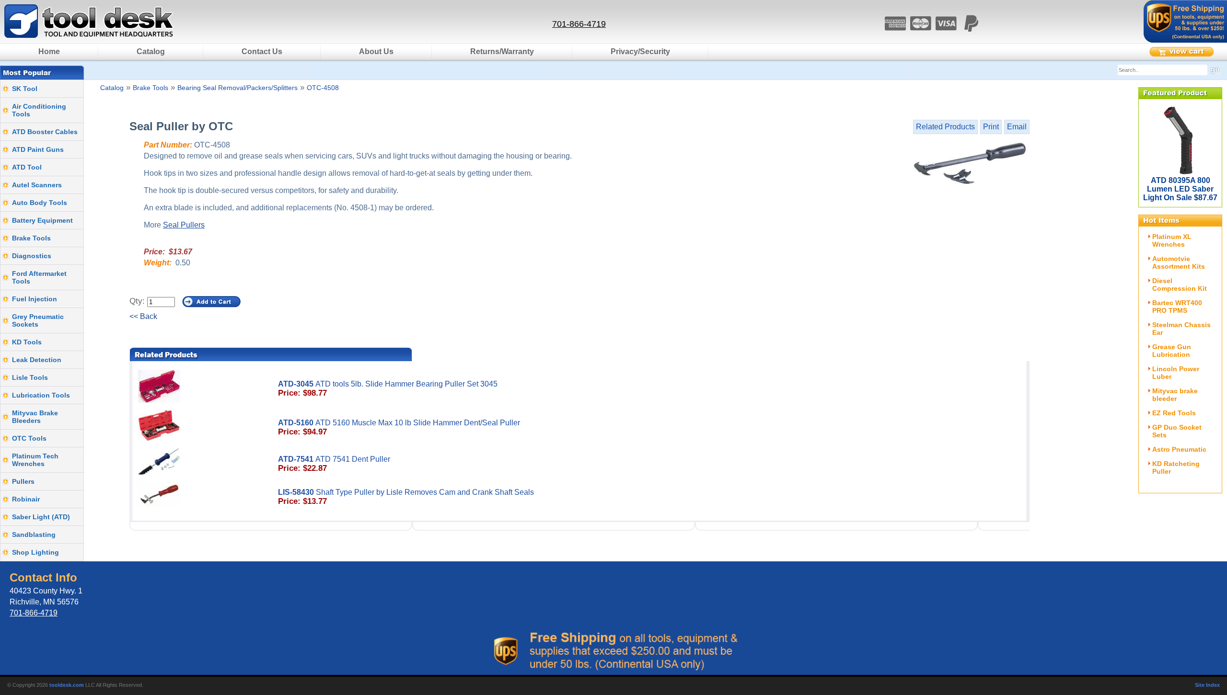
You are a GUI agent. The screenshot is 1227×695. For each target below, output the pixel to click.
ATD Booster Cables (45, 132)
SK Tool (24, 88)
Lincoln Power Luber (1175, 372)
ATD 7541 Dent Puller (334, 464)
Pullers (23, 481)
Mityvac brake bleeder (1175, 394)
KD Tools (27, 342)
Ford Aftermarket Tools (39, 277)
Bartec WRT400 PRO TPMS (1177, 306)
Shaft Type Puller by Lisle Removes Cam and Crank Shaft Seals (406, 497)
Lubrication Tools (41, 395)
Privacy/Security (640, 51)
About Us (376, 51)
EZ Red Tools (1174, 413)
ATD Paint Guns (38, 149)
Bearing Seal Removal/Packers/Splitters (237, 87)
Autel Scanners (37, 185)
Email (1017, 127)
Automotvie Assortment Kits (1178, 262)
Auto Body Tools (39, 202)
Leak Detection (36, 360)
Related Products (945, 127)
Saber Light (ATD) (41, 517)
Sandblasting (34, 534)
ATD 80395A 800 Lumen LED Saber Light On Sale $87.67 (1180, 189)
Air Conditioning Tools (39, 110)
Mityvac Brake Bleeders (35, 416)
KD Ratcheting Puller (1176, 467)
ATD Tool (27, 167)
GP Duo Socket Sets (1177, 431)
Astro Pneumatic (1179, 449)
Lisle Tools (30, 377)
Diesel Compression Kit (1179, 284)
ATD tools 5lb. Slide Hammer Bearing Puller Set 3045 (388, 389)
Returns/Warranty (502, 51)
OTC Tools (29, 438)
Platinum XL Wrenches (1172, 240)
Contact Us (262, 51)
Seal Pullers (184, 225)
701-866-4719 (579, 24)
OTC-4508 (323, 87)
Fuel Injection (34, 299)
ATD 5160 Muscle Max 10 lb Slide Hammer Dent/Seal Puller (399, 427)
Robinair (26, 499)
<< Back (143, 316)
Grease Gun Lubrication (1171, 350)
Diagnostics (31, 256)
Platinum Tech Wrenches (35, 459)
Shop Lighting (35, 552)
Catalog (151, 51)
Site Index (1207, 685)
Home (49, 51)
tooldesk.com (66, 685)
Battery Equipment (42, 220)
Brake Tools (31, 238)
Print (991, 127)
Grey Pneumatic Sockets (38, 320)
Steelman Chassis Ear (1181, 328)
